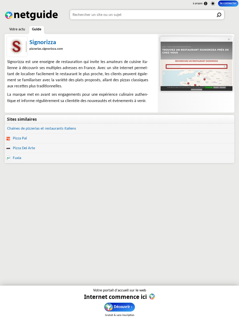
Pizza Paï (19, 138)
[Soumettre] (219, 14)
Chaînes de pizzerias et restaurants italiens (41, 129)
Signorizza (42, 42)
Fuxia (16, 158)
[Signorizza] (196, 63)
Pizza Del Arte (23, 148)
